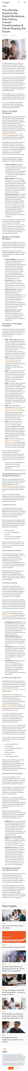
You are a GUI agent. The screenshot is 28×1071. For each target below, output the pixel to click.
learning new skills (8, 615)
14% (8, 672)
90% (20, 636)
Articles (4, 6)
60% (11, 838)
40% (21, 242)
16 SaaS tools (14, 180)
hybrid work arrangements (14, 224)
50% (10, 797)
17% (10, 282)
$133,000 (9, 543)
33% (6, 562)
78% (11, 787)
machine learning (9, 725)
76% (7, 605)
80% (14, 77)
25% (12, 294)
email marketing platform (14, 204)
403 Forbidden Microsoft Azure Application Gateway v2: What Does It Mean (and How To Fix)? (12, 1016)
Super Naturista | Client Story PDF (13, 947)
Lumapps (17, 301)
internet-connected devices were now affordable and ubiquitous (15, 409)
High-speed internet (16, 410)
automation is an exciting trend (13, 689)
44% (17, 777)
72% (11, 667)
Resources (4, 944)
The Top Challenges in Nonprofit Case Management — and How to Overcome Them (13, 992)
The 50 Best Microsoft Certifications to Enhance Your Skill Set (12, 1040)
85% (8, 613)
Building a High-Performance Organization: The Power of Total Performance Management (13, 969)
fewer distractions (20, 287)
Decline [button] (17, 1068)
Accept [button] (11, 1068)
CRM (9, 206)
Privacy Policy (22, 1060)
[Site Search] (20, 2)
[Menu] (25, 2)
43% (12, 315)
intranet (10, 150)
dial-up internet (12, 376)
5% (11, 694)
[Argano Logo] (6, 2)
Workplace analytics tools (14, 271)
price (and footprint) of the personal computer (15, 360)
